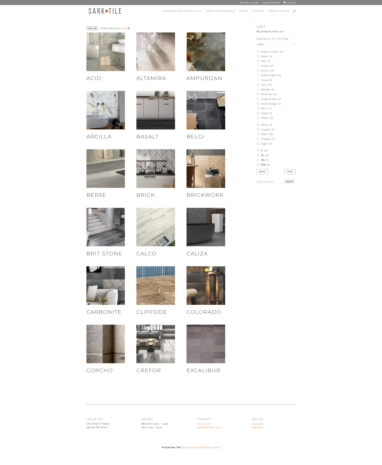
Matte (267, 134)
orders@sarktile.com (208, 427)
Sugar (266, 143)
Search (289, 181)
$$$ (265, 159)
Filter (290, 171)
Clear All (92, 28)
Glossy (266, 124)
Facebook (257, 423)
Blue (265, 60)
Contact (258, 11)
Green (266, 79)
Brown (267, 70)
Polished (268, 138)
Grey (266, 84)
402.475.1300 (203, 423)
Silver (266, 108)
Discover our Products (180, 11)
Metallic (267, 89)
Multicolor (269, 94)
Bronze (267, 65)
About (243, 11)
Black (266, 56)
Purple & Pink (271, 98)
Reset (262, 171)
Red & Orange (271, 103)
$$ (265, 155)
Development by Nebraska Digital (201, 447)
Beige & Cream (272, 51)
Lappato (267, 129)
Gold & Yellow (271, 75)
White (267, 117)
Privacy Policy (279, 11)
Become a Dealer (249, 3)
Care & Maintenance (220, 11)
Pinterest (257, 427)
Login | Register (271, 3)
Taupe (266, 113)
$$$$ (265, 164)
